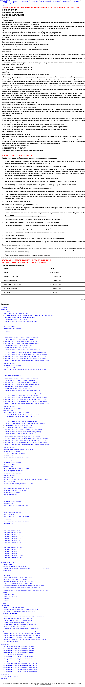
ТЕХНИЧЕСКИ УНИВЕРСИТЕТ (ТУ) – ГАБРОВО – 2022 (18, 581)
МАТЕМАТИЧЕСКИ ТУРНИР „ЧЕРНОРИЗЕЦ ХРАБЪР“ (18, 620)
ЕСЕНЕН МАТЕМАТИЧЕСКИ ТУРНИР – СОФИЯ (16, 622)
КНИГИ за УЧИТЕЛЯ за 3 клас (12, 408)
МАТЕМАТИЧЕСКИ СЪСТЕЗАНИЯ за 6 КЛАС (16, 468)
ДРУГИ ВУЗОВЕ (7, 564)
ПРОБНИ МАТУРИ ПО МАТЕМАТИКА (13, 528)
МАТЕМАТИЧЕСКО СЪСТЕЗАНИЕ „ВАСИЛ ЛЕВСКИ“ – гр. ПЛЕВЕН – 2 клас (25, 356)
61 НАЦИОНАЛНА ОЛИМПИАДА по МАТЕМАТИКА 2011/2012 (20, 659)
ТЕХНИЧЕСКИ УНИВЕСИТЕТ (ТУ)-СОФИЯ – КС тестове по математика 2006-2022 (26, 568)
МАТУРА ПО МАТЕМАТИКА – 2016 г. (13, 547)
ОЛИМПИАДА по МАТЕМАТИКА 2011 (13, 654)
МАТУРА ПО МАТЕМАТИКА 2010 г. (12, 534)
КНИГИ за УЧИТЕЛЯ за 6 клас (12, 473)
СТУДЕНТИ (76, 1)
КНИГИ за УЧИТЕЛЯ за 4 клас (12, 451)
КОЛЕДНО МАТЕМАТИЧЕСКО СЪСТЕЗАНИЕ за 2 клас (20, 339)
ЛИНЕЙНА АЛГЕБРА (8, 594)
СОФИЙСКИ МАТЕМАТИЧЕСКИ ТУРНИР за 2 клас (19, 347)
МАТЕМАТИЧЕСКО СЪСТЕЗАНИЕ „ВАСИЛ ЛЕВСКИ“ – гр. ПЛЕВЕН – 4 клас (25, 440)
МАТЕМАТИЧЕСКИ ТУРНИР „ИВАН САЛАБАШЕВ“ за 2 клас (21, 341)
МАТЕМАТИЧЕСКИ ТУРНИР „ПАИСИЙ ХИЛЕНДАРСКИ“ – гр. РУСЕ (21, 633)
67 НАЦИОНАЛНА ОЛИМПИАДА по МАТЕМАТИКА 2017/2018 (20, 671)
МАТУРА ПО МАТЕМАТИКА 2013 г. (12, 540)
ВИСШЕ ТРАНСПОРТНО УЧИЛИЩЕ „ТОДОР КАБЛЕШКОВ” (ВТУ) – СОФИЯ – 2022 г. (26, 590)
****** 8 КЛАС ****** (8, 497)
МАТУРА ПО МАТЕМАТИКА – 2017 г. (13, 549)
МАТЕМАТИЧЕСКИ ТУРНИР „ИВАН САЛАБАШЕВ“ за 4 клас (21, 421)
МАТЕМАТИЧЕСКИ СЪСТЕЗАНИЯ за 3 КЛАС (16, 374)
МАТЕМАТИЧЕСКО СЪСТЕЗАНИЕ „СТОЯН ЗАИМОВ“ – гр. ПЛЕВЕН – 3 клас (26, 401)
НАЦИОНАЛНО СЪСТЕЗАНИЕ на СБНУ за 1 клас (18, 319)
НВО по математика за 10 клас (12, 512)
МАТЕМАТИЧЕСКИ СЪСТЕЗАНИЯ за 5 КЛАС (16, 458)
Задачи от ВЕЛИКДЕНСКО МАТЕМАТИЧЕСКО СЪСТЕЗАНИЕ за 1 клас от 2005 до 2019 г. (29, 315)
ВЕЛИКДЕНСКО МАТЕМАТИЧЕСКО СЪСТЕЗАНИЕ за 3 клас (21, 378)
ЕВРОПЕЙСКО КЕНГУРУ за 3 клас (14, 376)
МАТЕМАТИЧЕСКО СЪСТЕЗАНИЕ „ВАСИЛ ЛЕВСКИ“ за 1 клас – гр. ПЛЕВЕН (26, 324)
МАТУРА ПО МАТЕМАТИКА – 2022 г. (13, 560)
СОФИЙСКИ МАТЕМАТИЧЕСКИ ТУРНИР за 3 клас (19, 388)
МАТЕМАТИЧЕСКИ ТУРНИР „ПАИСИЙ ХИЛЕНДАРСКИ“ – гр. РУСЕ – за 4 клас (26, 438)
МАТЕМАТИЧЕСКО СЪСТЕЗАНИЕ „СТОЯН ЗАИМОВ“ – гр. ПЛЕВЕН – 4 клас (26, 442)
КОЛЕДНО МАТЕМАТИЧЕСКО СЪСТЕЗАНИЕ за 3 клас (20, 380)
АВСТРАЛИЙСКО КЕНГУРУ (10, 641)
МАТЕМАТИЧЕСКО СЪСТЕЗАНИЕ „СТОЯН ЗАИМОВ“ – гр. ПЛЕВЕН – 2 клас (26, 358)
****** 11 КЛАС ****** (8, 514)
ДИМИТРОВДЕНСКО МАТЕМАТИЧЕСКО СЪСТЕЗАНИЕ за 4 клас (23, 436)
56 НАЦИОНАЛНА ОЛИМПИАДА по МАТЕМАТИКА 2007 (18, 652)
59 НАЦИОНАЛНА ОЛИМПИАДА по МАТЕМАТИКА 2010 (18, 646)
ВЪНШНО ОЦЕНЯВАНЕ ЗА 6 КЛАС (13, 471)
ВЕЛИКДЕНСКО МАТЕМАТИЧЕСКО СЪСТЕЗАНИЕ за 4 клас (21, 416)
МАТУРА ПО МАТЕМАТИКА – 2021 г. (13, 558)
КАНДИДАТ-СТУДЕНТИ (46, 1)
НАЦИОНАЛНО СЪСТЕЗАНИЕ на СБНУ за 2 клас (18, 345)
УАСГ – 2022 (6, 573)
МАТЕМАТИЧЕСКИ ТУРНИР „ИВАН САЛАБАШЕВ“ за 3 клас (21, 382)
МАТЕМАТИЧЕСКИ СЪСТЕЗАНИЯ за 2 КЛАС (16, 333)
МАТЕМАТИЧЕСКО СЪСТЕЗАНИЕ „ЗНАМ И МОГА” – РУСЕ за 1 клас (23, 321)
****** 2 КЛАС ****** (8, 331)
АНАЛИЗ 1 (6, 598)
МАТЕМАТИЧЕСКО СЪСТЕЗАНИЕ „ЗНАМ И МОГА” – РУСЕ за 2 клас (23, 350)
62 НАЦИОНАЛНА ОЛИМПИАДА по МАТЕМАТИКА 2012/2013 (20, 661)
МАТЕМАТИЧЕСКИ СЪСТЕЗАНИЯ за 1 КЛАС (16, 313)
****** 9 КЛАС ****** (8, 503)
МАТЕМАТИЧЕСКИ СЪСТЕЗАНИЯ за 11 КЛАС (16, 516)
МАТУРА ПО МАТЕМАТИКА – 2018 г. (13, 551)
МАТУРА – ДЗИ (35, 1)
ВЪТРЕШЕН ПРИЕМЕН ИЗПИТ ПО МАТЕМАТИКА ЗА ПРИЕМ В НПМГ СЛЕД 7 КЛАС (27, 479)
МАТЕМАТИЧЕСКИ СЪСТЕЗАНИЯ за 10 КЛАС (16, 510)
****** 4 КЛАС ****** (8, 410)
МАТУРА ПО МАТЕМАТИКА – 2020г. (13, 555)
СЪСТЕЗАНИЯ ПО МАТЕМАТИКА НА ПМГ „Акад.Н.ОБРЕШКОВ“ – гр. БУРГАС (25, 369)
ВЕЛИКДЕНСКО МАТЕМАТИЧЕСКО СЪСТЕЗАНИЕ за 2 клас (21, 337)
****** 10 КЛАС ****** (8, 508)
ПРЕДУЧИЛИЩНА (8, 523)
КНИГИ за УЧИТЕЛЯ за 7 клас (12, 492)
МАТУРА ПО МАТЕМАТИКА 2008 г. (12, 530)
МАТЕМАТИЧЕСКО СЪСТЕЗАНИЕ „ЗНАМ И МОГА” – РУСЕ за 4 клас (23, 429)
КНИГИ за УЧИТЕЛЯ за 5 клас (12, 462)
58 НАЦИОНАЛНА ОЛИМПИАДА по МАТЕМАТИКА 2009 (18, 648)
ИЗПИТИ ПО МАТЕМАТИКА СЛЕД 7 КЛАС (15, 490)
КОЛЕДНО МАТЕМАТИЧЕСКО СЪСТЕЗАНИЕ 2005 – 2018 (19, 611)
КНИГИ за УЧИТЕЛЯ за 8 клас (12, 501)
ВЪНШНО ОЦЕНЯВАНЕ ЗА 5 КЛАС (13, 460)
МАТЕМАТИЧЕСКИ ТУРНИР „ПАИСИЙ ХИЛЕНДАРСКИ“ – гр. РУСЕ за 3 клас (26, 397)
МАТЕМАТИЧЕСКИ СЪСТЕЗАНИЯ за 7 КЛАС (16, 488)
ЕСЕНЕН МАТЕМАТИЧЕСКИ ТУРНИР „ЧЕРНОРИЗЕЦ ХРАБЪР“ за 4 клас (24, 423)
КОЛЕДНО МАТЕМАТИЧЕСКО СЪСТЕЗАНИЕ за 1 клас (20, 317)
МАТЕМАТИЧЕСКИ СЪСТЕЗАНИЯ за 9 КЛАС (16, 505)
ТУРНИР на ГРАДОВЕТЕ (10, 614)
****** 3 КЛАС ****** (8, 372)
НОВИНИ (5, 1)
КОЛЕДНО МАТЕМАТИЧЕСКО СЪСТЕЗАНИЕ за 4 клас (20, 419)
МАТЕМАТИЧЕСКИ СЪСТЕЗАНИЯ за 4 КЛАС (16, 412)
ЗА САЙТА (15, 1)
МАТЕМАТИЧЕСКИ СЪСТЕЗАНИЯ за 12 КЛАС (16, 521)
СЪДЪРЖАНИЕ (4, 5)
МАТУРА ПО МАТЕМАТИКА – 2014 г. (13, 543)
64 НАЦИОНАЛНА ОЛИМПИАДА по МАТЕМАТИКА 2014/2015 (20, 665)
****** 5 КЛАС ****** (8, 456)
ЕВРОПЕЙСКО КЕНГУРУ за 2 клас (14, 335)
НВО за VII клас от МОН (10, 494)
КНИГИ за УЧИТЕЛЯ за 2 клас (12, 365)
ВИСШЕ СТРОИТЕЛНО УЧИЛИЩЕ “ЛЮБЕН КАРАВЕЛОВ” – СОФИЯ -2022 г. (24, 585)
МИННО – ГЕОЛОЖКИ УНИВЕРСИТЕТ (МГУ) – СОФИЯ (18, 583)
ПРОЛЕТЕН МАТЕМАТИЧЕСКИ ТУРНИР (14, 626)
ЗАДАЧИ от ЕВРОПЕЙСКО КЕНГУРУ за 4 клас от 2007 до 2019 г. (22, 414)
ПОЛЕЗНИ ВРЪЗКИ (9, 326)
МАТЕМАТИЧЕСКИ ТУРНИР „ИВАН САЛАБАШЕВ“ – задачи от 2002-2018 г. (23, 616)
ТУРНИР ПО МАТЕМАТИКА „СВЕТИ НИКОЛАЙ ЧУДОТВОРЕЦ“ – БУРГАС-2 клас (27, 360)
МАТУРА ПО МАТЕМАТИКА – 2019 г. (13, 553)
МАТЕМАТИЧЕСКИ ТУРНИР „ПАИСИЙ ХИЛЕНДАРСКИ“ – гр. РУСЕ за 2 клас (26, 354)
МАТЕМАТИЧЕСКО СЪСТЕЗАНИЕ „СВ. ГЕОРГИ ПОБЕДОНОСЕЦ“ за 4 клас (25, 431)
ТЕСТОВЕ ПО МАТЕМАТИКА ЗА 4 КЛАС (15, 453)
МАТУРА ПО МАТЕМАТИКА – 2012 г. (13, 538)
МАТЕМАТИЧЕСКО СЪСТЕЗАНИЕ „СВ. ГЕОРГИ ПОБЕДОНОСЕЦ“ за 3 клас (25, 393)
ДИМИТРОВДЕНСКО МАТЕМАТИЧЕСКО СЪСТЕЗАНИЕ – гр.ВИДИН (21, 631)
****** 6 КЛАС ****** (8, 466)
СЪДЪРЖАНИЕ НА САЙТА (10, 676)
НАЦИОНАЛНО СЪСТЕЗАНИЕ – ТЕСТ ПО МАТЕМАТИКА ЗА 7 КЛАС (22, 486)
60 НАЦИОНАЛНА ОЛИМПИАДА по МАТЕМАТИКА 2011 (18, 656)
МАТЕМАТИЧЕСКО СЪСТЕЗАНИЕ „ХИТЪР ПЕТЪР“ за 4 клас (21, 434)
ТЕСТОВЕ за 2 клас (9, 367)
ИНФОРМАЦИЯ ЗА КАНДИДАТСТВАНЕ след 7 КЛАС (18, 484)
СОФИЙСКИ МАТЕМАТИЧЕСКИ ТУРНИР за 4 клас (19, 427)
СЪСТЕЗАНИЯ (56, 1)
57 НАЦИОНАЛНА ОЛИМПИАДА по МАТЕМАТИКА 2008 (18, 650)
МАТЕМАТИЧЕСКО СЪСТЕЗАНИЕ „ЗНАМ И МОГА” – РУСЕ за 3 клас (23, 390)
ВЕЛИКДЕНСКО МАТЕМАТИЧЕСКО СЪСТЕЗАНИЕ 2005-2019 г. (20, 609)
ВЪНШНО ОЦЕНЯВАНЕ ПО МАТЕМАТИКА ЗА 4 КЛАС (18, 449)
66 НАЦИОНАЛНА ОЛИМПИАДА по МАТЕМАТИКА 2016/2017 (20, 669)
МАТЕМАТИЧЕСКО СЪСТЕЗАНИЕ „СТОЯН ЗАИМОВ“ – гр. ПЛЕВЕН (21, 637)
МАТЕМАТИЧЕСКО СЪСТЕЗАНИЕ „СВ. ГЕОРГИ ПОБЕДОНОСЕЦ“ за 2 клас (25, 352)
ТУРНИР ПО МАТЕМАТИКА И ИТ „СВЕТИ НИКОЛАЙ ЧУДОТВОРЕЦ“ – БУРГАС (24, 639)
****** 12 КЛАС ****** (8, 519)
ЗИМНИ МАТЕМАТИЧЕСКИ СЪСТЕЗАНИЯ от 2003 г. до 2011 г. (20, 624)
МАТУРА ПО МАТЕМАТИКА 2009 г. (12, 532)
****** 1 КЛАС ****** (8, 311)
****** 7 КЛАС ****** (8, 477)
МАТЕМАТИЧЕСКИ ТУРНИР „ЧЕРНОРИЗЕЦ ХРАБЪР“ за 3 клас (22, 384)
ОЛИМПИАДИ (66, 1)
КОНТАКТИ (14, 5)
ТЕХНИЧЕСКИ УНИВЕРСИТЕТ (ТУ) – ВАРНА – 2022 (17, 577)
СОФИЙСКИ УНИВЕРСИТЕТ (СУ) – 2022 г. (15, 566)
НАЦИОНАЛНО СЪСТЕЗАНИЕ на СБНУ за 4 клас (18, 425)
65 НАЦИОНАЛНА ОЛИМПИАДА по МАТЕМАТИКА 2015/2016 (20, 667)
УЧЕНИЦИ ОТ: (25, 1)
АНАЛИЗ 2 (6, 601)
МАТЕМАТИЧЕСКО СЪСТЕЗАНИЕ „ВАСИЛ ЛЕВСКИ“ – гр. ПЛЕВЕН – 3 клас (25, 399)
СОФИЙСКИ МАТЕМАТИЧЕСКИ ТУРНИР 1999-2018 (17, 618)
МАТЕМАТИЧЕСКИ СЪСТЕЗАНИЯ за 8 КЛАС (16, 499)
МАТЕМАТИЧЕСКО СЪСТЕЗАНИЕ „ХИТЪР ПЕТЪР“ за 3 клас (21, 395)
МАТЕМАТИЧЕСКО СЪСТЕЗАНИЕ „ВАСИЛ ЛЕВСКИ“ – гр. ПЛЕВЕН (21, 635)
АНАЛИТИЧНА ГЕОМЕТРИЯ (11, 596)
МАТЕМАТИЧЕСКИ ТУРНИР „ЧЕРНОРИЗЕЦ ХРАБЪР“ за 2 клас (22, 343)
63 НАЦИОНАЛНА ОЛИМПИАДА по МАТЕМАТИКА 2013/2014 (20, 663)
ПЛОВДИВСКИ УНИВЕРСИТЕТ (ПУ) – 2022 (15, 579)
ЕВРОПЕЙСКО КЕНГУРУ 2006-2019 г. (13, 607)
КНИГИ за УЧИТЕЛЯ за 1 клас (12, 328)
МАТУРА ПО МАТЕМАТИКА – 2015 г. (13, 545)
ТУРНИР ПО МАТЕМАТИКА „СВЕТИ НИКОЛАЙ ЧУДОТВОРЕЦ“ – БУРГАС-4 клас (27, 444)
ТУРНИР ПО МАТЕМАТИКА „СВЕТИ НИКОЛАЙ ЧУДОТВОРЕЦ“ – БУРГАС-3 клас (27, 403)
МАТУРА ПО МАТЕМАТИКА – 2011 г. (13, 536)
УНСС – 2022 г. (7, 571)
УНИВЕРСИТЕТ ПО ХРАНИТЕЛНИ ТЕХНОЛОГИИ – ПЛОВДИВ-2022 (21, 588)
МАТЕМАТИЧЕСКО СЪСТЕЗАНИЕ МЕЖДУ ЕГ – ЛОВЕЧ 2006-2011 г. (22, 629)
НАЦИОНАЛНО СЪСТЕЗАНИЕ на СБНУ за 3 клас (18, 386)
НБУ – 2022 (6, 575)
